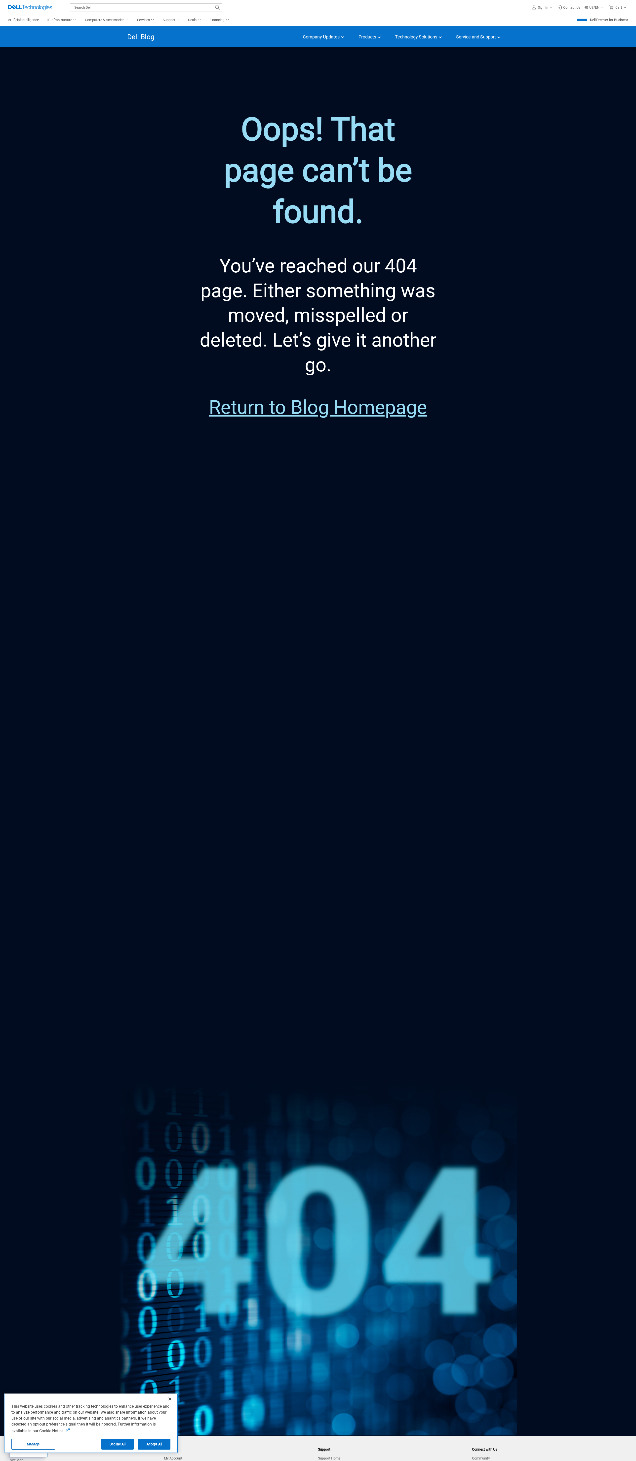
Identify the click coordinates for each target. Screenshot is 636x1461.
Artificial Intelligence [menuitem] (23, 20)
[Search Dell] (217, 7)
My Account (173, 1458)
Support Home (329, 1458)
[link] (569, 7)
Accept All (154, 1444)
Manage (33, 1444)
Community (481, 1458)
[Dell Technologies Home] (30, 7)
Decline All (117, 1444)
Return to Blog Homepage (318, 407)
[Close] (169, 1399)
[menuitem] (62, 20)
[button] (543, 7)
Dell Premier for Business (609, 20)
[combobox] (146, 7)
